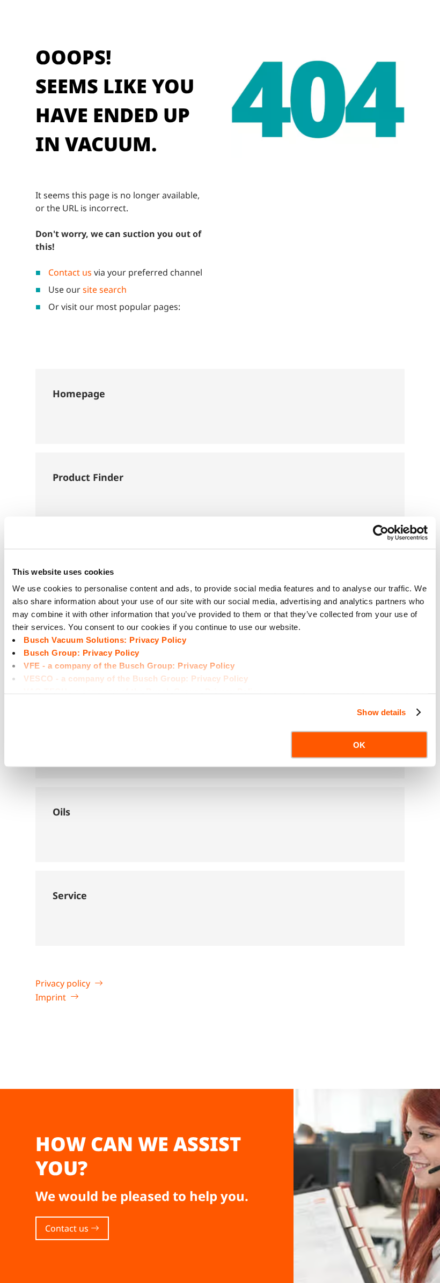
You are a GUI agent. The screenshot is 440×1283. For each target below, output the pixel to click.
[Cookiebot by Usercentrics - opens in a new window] (381, 532)
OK (359, 744)
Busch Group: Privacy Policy (82, 652)
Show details (381, 712)
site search (105, 289)
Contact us (70, 272)
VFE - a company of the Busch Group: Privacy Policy (129, 665)
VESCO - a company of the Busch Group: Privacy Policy (136, 678)
